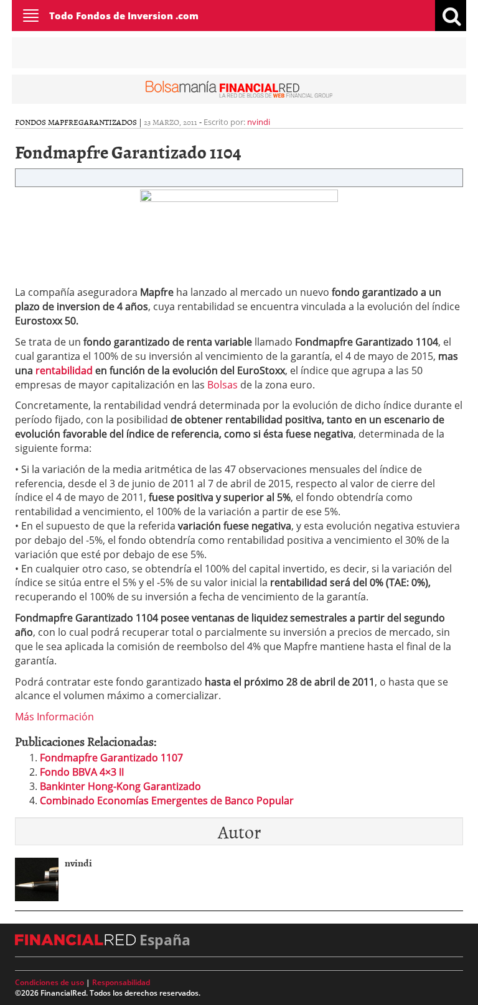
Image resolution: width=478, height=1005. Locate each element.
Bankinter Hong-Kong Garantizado (120, 786)
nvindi (258, 121)
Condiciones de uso (49, 982)
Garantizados (107, 122)
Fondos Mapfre (46, 122)
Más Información (54, 716)
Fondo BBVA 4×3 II (82, 772)
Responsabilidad (121, 982)
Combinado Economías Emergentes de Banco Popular (167, 800)
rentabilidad (64, 370)
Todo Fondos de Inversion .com (124, 15)
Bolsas (222, 385)
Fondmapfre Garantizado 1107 (111, 757)
